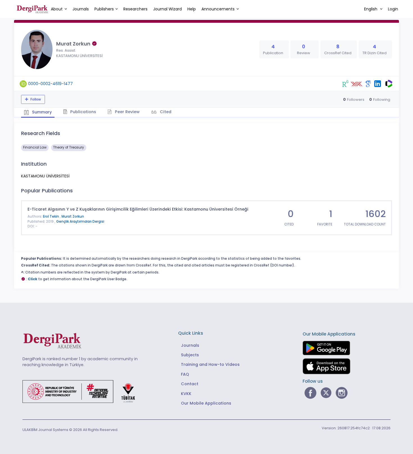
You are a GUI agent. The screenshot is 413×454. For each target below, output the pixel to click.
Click (32, 279)
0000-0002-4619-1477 (50, 83)
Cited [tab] (165, 112)
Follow (35, 99)
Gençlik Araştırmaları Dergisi (80, 221)
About (57, 9)
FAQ (185, 374)
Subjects (190, 355)
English (371, 9)
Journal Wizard (167, 9)
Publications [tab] (82, 112)
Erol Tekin (51, 216)
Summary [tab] (41, 112)
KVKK (186, 393)
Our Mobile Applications (206, 403)
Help (191, 9)
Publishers (104, 9)
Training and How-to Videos (210, 364)
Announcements (218, 9)
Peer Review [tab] (127, 112)
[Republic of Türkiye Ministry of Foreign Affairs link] (82, 391)
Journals (80, 9)
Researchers (135, 9)
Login (393, 9)
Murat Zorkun (73, 216)
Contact (189, 384)
